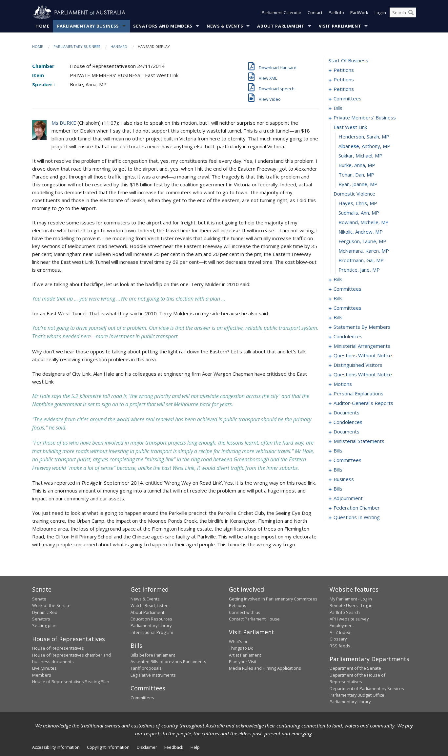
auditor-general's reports (363, 403)
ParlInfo (336, 12)
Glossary (338, 639)
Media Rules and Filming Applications (265, 668)
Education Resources (151, 619)
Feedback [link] (173, 747)
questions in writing (357, 517)
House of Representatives (58, 648)
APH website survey (349, 619)
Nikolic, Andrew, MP (360, 231)
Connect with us (244, 612)
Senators (41, 619)
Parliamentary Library (151, 625)
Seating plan (44, 625)
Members (41, 675)
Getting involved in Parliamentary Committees (273, 599)
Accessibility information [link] (56, 747)
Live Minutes (44, 668)
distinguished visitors (358, 365)
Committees (142, 698)
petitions (344, 70)
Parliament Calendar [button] (281, 12)
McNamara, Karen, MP (363, 250)
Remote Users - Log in (351, 605)
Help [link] (195, 747)
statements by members (362, 327)
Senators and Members (163, 26)
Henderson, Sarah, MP (363, 136)
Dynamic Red (44, 612)
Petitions (237, 605)
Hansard (119, 46)
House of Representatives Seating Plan (70, 681)
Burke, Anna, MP (356, 165)
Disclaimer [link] (147, 747)
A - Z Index (340, 632)
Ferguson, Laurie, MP (362, 241)
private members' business (365, 117)
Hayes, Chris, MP (357, 203)
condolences (348, 336)
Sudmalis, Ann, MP (358, 212)
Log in (380, 12)
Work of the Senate (51, 605)
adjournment (348, 498)
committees (347, 98)
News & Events (225, 26)
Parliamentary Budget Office (357, 695)
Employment (342, 625)
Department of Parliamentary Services (367, 688)
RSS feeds (340, 646)
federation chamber (357, 507)
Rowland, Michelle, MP (363, 222)
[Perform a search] (411, 12)
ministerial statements (359, 441)
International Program (152, 632)
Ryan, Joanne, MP (357, 184)
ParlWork (359, 12)
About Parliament (280, 26)
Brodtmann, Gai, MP (361, 260)
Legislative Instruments (153, 675)
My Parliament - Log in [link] (351, 599)
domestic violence (354, 193)
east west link (350, 127)
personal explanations (358, 393)
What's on (239, 641)
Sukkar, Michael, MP (360, 155)
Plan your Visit (242, 661)
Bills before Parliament (153, 655)
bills (338, 108)
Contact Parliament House (254, 619)
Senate (39, 599)
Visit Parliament (340, 26)
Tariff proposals (146, 668)
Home (42, 26)
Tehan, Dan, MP (356, 174)
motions (343, 384)
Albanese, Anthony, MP (364, 146)
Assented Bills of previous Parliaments (168, 661)
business (344, 479)
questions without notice (363, 355)
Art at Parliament (245, 655)
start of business (348, 60)
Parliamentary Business (88, 26)
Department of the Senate (355, 668)
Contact (315, 12)
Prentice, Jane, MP (359, 269)
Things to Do (241, 648)
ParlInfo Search (345, 612)
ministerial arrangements (362, 346)
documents (346, 412)
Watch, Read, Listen (150, 605)
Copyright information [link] (108, 747)
